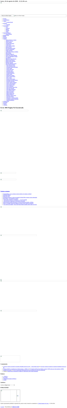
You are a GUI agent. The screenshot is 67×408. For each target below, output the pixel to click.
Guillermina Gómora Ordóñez (12, 51)
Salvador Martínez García (11, 63)
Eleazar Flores (9, 47)
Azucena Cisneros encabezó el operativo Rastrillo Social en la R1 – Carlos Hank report (21, 366)
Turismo (5, 103)
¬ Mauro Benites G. (10, 94)
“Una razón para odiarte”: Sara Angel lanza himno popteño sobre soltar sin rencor (20, 204)
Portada (4, 18)
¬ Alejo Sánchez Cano (10, 66)
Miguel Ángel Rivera (10, 60)
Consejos (8, 28)
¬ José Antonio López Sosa (11, 87)
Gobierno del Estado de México (9, 378)
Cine (7, 27)
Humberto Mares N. (10, 54)
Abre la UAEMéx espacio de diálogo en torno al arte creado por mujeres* (18, 203)
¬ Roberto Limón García (11, 95)
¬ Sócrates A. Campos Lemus (12, 97)
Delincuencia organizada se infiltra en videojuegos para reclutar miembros (23, 371)
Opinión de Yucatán (7, 370)
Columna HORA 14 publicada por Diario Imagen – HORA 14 (16, 369)
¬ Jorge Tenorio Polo (10, 84)
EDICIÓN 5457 (6, 196)
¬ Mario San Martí (9, 91)
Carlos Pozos (8, 44)
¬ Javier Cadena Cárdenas (11, 82)
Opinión (7, 30)
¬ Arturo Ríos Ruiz (10, 69)
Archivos (2, 385)
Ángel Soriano (9, 42)
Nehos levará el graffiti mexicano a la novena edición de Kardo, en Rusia (18, 202)
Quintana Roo (6, 101)
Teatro (7, 31)
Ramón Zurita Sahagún (10, 61)
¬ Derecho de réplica (10, 75)
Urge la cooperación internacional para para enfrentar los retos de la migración (29, 370)
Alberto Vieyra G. (9, 41)
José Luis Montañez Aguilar (11, 56)
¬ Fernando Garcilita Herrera (12, 80)
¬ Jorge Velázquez (9, 86)
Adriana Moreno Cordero (11, 40)
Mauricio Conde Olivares (11, 58)
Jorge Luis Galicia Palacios (11, 55)
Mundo (4, 36)
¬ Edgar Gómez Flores (10, 76)
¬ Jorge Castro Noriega (10, 83)
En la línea (5, 377)
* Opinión (8, 24)
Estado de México (7, 32)
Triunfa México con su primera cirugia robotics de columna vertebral (17, 193)
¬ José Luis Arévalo (10, 88)
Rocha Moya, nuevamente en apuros (10, 198)
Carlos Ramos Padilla (10, 45)
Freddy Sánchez (9, 50)
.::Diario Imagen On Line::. (43, 403)
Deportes (5, 23)
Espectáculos (6, 25)
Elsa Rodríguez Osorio (10, 48)
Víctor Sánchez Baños (10, 64)
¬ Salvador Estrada (10, 96)
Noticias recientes (5, 191)
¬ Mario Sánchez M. (10, 93)
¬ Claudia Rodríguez (10, 73)
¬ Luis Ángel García (10, 90)
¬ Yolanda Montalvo (10, 100)
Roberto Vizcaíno (9, 62)
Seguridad (5, 102)
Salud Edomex (9, 34)
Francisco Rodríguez (10, 49)
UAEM (4, 379)
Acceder (2, 406)
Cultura (4, 21)
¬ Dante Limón (9, 74)
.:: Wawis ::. (5, 376)
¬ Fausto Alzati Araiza (10, 78)
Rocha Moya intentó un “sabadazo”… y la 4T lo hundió (15, 199)
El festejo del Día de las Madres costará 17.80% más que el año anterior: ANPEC (47, 369)
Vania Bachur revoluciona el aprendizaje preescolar (14, 201)
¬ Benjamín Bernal (10, 71)
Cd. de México (6, 19)
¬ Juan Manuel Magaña (11, 89)
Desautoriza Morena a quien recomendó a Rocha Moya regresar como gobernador (20, 197)
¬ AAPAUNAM (9, 22)
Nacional (5, 37)
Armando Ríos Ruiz (10, 43)
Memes (7, 29)
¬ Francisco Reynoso (10, 81)
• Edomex (5, 104)
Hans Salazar (8, 53)
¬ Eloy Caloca (9, 77)
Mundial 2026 (6, 35)
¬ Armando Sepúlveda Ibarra (12, 67)
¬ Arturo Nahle (9, 68)
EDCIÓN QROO (7, 195)
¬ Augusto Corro (9, 70)
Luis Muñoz (8, 57)
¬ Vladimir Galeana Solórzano (12, 99)
